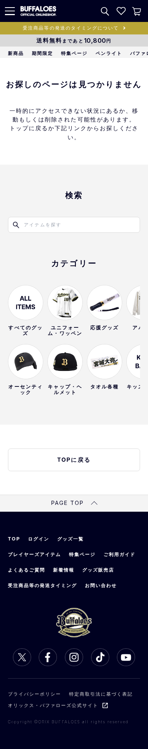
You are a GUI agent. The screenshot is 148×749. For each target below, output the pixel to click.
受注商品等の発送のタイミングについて (71, 27)
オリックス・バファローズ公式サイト (53, 705)
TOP (14, 538)
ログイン (38, 538)
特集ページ (74, 53)
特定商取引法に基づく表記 (101, 693)
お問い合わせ (101, 585)
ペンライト (109, 53)
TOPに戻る (73, 459)
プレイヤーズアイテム (34, 554)
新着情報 (63, 569)
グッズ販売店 (98, 569)
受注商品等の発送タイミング (42, 585)
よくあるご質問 (26, 569)
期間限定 (42, 53)
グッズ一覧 (70, 538)
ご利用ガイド (119, 554)
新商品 (16, 53)
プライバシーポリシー (34, 693)
